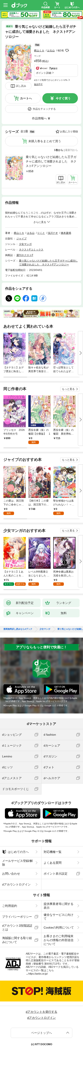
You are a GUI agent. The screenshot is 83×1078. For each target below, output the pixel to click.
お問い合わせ (11, 873)
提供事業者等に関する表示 (58, 905)
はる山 (51, 50)
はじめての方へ (18, 852)
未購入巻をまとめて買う (44, 141)
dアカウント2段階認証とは (17, 927)
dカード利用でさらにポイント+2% (50, 80)
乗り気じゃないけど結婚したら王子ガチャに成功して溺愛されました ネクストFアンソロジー (51, 161)
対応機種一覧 (53, 852)
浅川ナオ (53, 233)
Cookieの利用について (59, 927)
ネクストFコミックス (31, 249)
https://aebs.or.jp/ (38, 973)
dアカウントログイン (16, 884)
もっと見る (68, 389)
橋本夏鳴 (66, 233)
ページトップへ (41, 1033)
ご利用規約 (9, 905)
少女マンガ (25, 244)
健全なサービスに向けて (58, 916)
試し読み (21, 85)
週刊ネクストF (24, 255)
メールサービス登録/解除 (17, 862)
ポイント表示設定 (55, 873)
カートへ (26, 98)
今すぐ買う (63, 98)
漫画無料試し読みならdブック (17, 629)
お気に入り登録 (69, 131)
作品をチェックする (44, 108)
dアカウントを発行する (41, 1011)
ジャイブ (21, 238)
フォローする (67, 50)
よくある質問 (53, 862)
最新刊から (71, 150)
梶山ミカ (39, 50)
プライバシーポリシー (17, 916)
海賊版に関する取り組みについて (17, 939)
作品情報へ (39, 118)
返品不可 (38, 84)
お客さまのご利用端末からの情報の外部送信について (58, 939)
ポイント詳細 (43, 72)
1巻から (58, 150)
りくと (41, 233)
